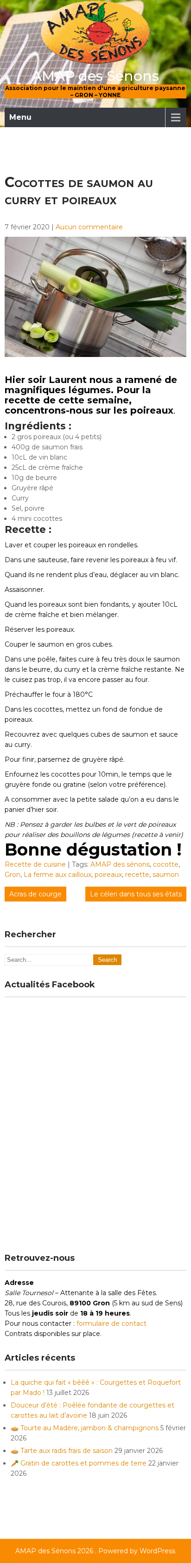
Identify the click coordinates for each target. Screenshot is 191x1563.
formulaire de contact (111, 1323)
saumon (166, 874)
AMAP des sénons (120, 864)
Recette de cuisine (35, 864)
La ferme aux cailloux (57, 874)
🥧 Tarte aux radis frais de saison (62, 1450)
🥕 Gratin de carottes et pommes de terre (78, 1463)
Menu (20, 117)
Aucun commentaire (89, 227)
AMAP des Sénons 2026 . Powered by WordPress (95, 1551)
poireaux (108, 874)
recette (137, 874)
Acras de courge (35, 894)
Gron (12, 874)
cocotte (165, 864)
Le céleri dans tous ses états (136, 894)
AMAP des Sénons (95, 75)
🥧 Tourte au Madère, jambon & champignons (85, 1428)
